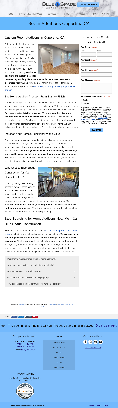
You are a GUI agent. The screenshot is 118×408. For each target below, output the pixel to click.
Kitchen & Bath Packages (30, 14)
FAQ (94, 14)
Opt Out (86, 103)
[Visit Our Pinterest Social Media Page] (95, 342)
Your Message (90, 80)
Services (52, 14)
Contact (106, 14)
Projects (82, 14)
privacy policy (103, 118)
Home (10, 14)
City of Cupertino (52, 304)
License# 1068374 (93, 348)
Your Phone (89, 70)
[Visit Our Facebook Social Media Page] (85, 342)
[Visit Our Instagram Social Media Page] (90, 342)
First (82, 51)
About (67, 14)
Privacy (99, 405)
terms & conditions (88, 119)
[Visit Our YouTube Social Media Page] (101, 342)
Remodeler (21, 304)
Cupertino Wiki (60, 304)
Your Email (89, 60)
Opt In (85, 100)
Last (99, 51)
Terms (106, 405)
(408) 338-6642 (88, 4)
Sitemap (91, 405)
